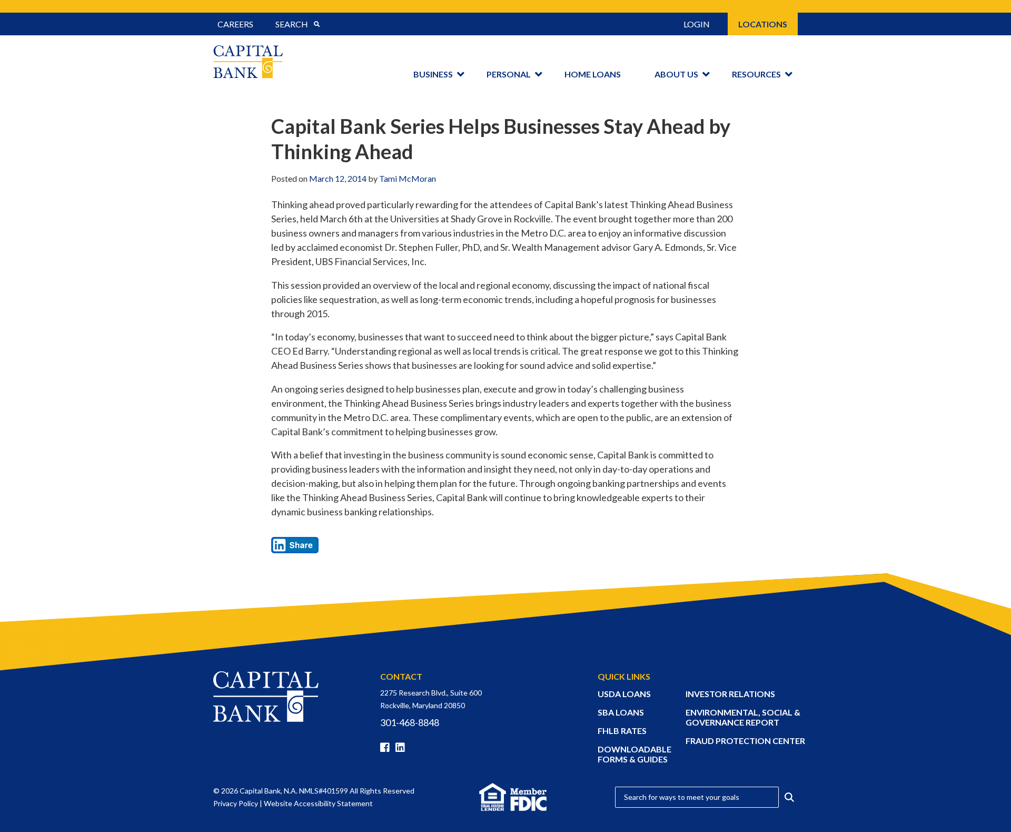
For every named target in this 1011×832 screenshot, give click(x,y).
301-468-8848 (409, 722)
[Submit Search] (316, 24)
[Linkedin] (402, 747)
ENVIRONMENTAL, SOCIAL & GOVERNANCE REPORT (743, 717)
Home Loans (592, 74)
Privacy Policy (235, 803)
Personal (509, 74)
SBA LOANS (621, 712)
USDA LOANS (624, 694)
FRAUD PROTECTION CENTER (745, 741)
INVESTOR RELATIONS (730, 694)
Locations (762, 24)
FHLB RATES (622, 731)
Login (696, 24)
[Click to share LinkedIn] (295, 544)
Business (433, 74)
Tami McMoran (407, 178)
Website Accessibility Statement (318, 803)
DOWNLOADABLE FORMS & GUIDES (634, 754)
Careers (235, 24)
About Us (676, 74)
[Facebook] (387, 747)
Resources (756, 74)
